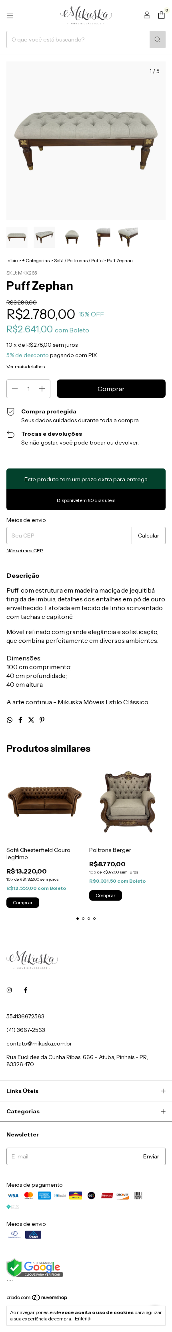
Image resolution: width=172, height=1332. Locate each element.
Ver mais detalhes (25, 367)
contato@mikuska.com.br (39, 1043)
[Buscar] (158, 39)
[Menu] (10, 15)
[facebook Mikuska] (25, 990)
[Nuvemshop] (37, 1299)
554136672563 (25, 1016)
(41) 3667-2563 (25, 1030)
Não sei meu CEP (24, 550)
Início (12, 260)
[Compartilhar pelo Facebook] (21, 720)
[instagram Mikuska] (9, 990)
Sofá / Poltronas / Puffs (78, 260)
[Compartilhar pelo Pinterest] (42, 720)
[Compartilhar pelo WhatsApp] (10, 720)
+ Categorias (36, 260)
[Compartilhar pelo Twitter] (32, 720)
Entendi (83, 1319)
